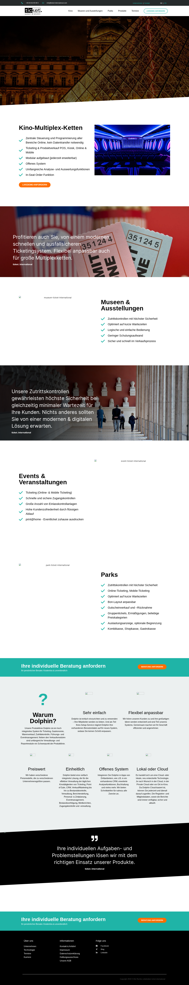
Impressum (65, 950)
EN (165, 3)
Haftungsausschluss (69, 957)
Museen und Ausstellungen (90, 11)
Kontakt (147, 3)
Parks (110, 11)
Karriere (27, 957)
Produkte (122, 11)
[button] (5, 979)
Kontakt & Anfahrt (68, 946)
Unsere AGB (65, 961)
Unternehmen (137, 3)
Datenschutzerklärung (70, 953)
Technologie (29, 950)
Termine (135, 11)
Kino (70, 11)
